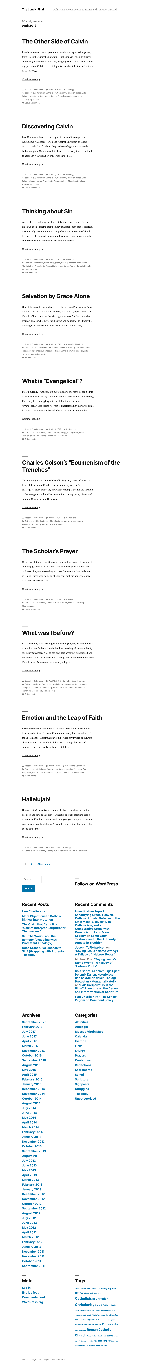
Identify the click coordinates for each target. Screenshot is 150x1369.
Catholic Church (93, 1293)
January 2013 (31, 1189)
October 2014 (32, 1098)
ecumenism (78, 521)
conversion (69, 684)
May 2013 (29, 1170)
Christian (102, 1298)
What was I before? (48, 632)
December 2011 (33, 1251)
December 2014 (33, 1089)
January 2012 (31, 1246)
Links (78, 1046)
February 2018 (32, 1027)
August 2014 (31, 1103)
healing (64, 263)
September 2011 (33, 1266)
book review (30, 93)
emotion (69, 769)
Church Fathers (103, 1305)
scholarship (79, 603)
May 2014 (29, 1117)
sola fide (79, 351)
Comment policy (102, 1000)
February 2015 (32, 1079)
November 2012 (33, 1199)
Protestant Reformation (32, 351)
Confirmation (52, 769)
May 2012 (29, 1227)
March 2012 (30, 1237)
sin (36, 269)
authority (103, 1288)
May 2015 (29, 1070)
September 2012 (34, 1208)
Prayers (69, 599)
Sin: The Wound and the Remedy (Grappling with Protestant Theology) (39, 939)
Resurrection (65, 851)
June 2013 (29, 1165)
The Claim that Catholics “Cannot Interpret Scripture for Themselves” (44, 928)
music (56, 851)
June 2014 (29, 1113)
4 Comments (30, 528)
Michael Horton (35, 181)
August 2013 (31, 1156)
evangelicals (72, 432)
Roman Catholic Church (61, 96)
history (95, 1315)
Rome (103, 1336)
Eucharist (78, 769)
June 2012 (29, 1222)
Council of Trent (66, 347)
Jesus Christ (105, 1315)
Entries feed (30, 1292)
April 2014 (29, 1122)
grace (78, 93)
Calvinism (40, 93)
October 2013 (32, 1146)
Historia (80, 1041)
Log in (26, 1287)
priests (77, 1325)
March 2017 (30, 1046)
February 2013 (32, 1184)
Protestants (33, 96)
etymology (61, 432)
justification (82, 263)
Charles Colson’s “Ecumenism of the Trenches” (71, 466)
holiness (72, 263)
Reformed (82, 1330)
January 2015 (31, 1084)
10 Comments (31, 272)
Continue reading (33, 79)
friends (77, 1315)
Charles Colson (42, 521)
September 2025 (34, 1022)
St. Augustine (34, 354)
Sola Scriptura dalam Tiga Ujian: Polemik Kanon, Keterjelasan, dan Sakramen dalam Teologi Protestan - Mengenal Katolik (97, 976)
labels (32, 436)
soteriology (77, 96)
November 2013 (33, 1141)
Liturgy (68, 847)
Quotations (83, 1060)
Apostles (95, 1289)
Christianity (62, 93)
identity (25, 436)
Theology (70, 89)
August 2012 (31, 1213)
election (71, 93)
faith (85, 769)
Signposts (82, 1084)
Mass (109, 1320)
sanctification (28, 269)
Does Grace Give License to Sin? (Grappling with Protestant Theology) (44, 951)
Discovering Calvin (47, 126)
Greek (82, 432)
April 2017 (29, 1041)
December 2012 (33, 1194)
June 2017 (29, 1036)
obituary (37, 524)
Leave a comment (32, 103)
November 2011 (33, 1256)
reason (60, 772)
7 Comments (30, 357)
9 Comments (30, 694)
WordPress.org (32, 1302)
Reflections (71, 429)
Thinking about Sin (47, 211)
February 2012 (32, 1242)
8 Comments (30, 439)
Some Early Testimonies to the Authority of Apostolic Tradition (97, 939)
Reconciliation (52, 266)
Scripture (81, 1079)
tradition (104, 1345)
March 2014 (30, 1127)
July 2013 (29, 1160)
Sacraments (81, 766)
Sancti (79, 1074)
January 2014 (31, 1137)
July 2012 (29, 1218)
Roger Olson (45, 96)
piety (50, 687)
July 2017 (29, 1031)
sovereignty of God (30, 99)
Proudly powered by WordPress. (53, 1359)
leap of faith (37, 772)
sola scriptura (49, 691)
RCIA (76, 1330)
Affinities (81, 1022)
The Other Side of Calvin (55, 41)
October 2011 (31, 1261)
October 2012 (32, 1203)
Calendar (81, 1036)
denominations (81, 684)
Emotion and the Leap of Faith (62, 717)
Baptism (28, 263)
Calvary (28, 684)
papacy (113, 1320)
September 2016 (34, 1060)
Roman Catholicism (94, 1336)
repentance (64, 266)
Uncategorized (85, 1098)
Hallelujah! (36, 799)
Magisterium (92, 1320)
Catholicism (51, 93)
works (43, 354)
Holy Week (26, 772)
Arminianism (30, 347)
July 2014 (29, 1108)
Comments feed (33, 1297)
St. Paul (90, 1345)
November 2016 (33, 1051)
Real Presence (50, 772)
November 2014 (33, 1094)
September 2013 (34, 1151)
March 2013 (30, 1180)
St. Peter (96, 1345)
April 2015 (29, 1074)
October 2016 (32, 1055)
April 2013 (29, 1175)
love (84, 1320)
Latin (81, 1320)
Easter (62, 769)
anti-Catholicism (83, 1288)
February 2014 (32, 1132)
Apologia (70, 344)
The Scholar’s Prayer (50, 551)
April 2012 (29, 1232)
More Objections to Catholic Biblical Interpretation (42, 917)
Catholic (80, 1293)
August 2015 (31, 1065)
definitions (51, 432)
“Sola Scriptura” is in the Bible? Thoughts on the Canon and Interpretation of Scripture (96, 988)
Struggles (82, 1089)
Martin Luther (28, 266)
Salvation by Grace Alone (56, 296)
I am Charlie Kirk (33, 911)
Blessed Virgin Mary (89, 1031)
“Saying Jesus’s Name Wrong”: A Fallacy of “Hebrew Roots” (96, 952)
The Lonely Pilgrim (34, 9)
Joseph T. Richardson (34, 89)
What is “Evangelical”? (52, 381)
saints (70, 603)
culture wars (66, 521)
